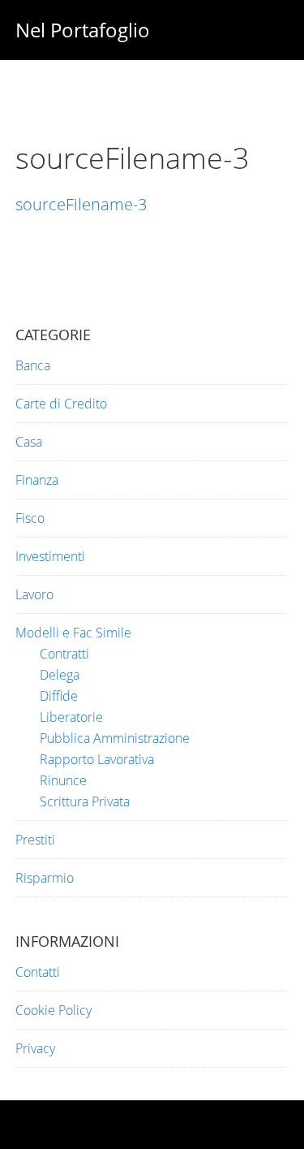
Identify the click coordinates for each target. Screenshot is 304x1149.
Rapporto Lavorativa (97, 759)
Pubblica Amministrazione (115, 738)
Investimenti (50, 556)
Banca (32, 365)
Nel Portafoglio (82, 29)
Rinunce (63, 780)
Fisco (30, 518)
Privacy (35, 1048)
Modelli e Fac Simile (73, 632)
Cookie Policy (53, 1010)
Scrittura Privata (85, 801)
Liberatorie (71, 717)
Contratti (64, 654)
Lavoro (34, 594)
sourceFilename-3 (81, 204)
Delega (59, 675)
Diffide (59, 696)
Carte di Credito (61, 404)
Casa (28, 442)
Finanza (36, 480)
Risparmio (44, 878)
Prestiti (35, 840)
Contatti (37, 972)
